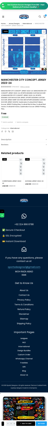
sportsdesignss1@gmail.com (24, 267)
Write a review (25, 87)
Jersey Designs (14, 23)
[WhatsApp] (2, 215)
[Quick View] (20, 166)
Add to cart (26, 424)
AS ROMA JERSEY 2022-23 (34, 181)
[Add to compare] (21, 122)
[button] (44, 32)
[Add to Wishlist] (3, 424)
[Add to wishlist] (7, 122)
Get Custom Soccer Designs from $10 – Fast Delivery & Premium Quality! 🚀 (25, 6)
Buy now (41, 424)
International (27, 23)
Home (3, 23)
